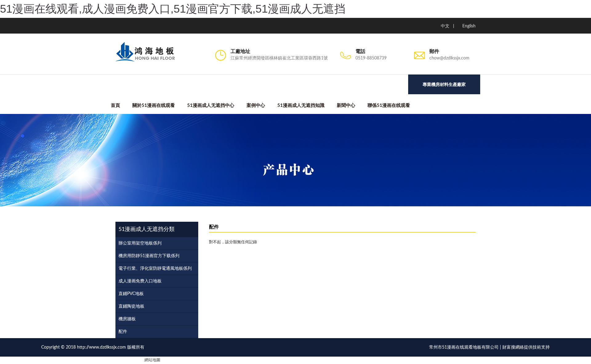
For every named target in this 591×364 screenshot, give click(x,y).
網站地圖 (152, 360)
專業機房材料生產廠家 (444, 84)
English (469, 26)
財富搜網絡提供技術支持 (526, 347)
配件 (123, 332)
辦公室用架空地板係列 (140, 243)
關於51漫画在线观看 (153, 105)
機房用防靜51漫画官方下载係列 (149, 256)
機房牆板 (127, 319)
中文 (445, 26)
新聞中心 (346, 105)
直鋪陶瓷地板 (131, 306)
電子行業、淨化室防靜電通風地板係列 (155, 268)
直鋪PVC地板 (131, 294)
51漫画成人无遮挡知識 (300, 105)
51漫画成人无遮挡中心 (210, 105)
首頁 (115, 105)
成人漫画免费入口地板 (140, 281)
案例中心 (256, 105)
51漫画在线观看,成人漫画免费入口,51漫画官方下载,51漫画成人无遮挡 (172, 8)
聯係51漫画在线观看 (389, 105)
